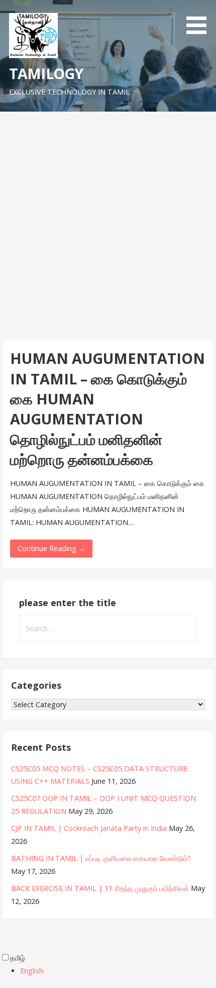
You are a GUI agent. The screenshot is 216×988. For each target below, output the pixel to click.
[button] (200, 19)
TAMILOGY (46, 73)
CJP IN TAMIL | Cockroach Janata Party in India (89, 828)
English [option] (31, 970)
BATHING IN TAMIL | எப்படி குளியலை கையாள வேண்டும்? (101, 858)
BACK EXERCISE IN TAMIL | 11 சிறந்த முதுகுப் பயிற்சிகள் (100, 888)
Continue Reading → (51, 548)
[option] (118, 970)
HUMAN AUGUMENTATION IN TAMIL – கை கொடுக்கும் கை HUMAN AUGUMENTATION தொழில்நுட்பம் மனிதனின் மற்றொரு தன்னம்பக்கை (107, 408)
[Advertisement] (108, 224)
